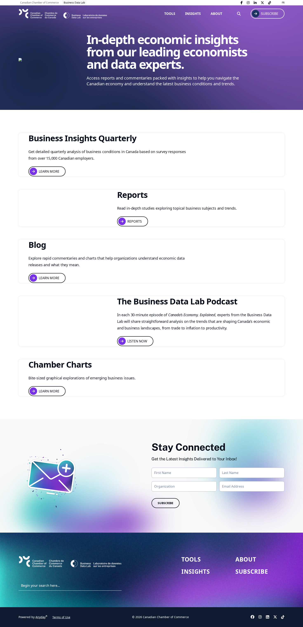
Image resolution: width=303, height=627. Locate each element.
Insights (193, 13)
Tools (169, 13)
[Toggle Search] (239, 14)
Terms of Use (61, 617)
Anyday (40, 617)
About (216, 13)
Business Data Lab (74, 2)
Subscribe (251, 571)
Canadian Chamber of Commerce (39, 2)
